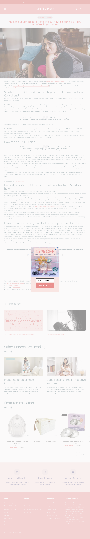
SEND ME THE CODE (45, 285)
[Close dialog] (56, 248)
